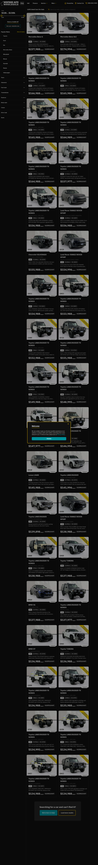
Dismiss (49, 438)
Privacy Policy (61, 434)
